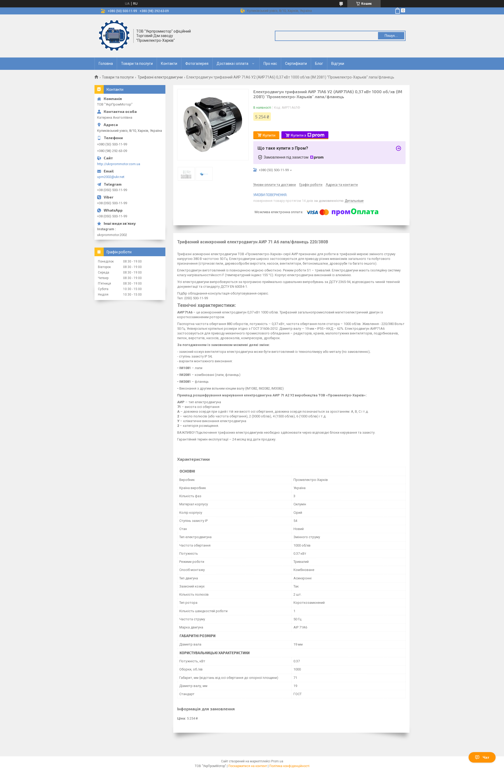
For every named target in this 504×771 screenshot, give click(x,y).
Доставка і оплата (232, 63)
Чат (486, 757)
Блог (319, 63)
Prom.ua (277, 761)
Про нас (270, 63)
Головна (106, 63)
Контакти (169, 63)
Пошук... (391, 36)
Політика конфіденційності (289, 766)
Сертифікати (296, 63)
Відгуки (337, 63)
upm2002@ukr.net (110, 177)
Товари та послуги (137, 63)
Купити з (298, 135)
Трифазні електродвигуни (160, 77)
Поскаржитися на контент (247, 766)
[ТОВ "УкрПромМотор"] (114, 35)
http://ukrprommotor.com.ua (118, 164)
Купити (269, 135)
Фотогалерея (196, 63)
